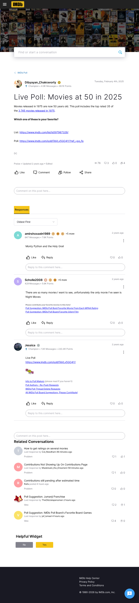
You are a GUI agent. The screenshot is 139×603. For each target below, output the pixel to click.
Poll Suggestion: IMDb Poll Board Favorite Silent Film (52, 311)
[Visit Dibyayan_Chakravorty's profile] (18, 84)
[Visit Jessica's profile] (18, 347)
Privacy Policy (86, 581)
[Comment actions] (123, 241)
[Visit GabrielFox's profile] (18, 499)
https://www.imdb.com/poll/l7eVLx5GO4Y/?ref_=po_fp (52, 140)
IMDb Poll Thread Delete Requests (43, 388)
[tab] (22, 210)
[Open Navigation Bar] (6, 4)
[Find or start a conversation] (120, 52)
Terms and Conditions (91, 585)
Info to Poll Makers (35, 381)
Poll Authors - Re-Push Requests (42, 385)
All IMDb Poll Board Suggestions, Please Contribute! (52, 392)
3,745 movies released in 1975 (36, 110)
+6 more (62, 280)
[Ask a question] (130, 594)
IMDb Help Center (89, 578)
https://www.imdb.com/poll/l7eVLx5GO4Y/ (51, 362)
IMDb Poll (22, 72)
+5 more (70, 233)
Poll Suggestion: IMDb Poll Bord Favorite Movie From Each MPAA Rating (62, 308)
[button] (98, 163)
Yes (45, 544)
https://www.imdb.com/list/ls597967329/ (44, 132)
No (24, 544)
